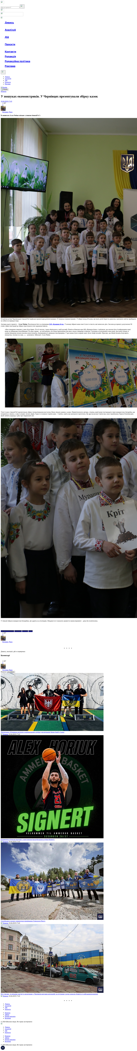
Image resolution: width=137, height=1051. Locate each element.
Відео (42, 26)
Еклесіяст (100, 48)
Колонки (33, 33)
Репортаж (27, 26)
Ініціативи (26, 41)
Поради (34, 41)
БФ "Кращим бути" (7, 631)
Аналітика (12, 33)
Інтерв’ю (19, 26)
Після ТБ (92, 48)
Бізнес (41, 41)
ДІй (6, 80)
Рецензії (18, 41)
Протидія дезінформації (62, 48)
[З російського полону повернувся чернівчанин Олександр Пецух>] (52, 919)
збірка (30, 631)
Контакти (10, 51)
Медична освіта (35, 48)
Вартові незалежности (79, 48)
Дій (7, 37)
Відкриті (25, 48)
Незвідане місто (14, 48)
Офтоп (35, 26)
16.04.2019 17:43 (6, 101)
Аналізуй (10, 29)
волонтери (18, 631)
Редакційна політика (17, 61)
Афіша (11, 41)
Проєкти (10, 44)
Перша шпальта (10, 1016)
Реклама (48, 41)
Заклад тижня (47, 48)
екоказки (25, 631)
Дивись (9, 22)
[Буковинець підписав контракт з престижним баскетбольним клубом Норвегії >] (52, 838)
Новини (11, 26)
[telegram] (74, 648)
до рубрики (11, 672)
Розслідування (23, 33)
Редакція (10, 56)
